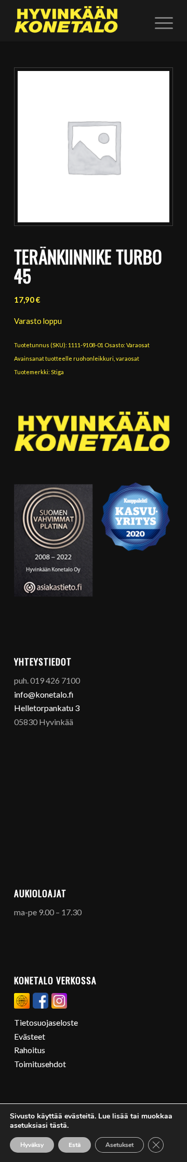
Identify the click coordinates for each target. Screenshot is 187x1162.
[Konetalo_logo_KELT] (77, 20)
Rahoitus (29, 1050)
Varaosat (138, 345)
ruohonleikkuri (93, 358)
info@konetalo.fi (44, 694)
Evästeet (29, 1036)
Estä (75, 1145)
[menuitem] (158, 20)
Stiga (57, 372)
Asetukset (119, 1145)
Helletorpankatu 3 (46, 708)
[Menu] (158, 20)
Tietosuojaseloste (46, 1022)
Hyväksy (32, 1145)
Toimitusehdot (40, 1064)
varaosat (127, 358)
